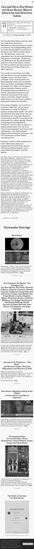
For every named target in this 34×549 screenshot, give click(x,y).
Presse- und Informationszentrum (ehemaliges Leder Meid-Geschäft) (19, 27)
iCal (7, 35)
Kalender (15, 218)
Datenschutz (3, 547)
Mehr (22, 272)
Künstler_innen (17, 275)
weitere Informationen (12, 547)
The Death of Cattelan (17, 496)
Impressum (18, 546)
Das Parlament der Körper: (17, 284)
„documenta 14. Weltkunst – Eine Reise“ (17, 363)
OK (28, 544)
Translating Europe (17, 436)
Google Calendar (19, 35)
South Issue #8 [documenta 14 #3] (17, 535)
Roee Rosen (17, 235)
